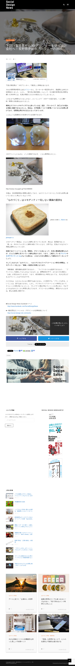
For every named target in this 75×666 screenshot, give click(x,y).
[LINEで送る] (27, 351)
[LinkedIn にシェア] (32, 351)
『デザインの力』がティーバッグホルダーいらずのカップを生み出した (24, 549)
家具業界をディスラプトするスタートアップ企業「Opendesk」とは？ (24, 518)
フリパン (63, 253)
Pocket (16, 351)
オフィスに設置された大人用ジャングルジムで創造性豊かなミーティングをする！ (24, 556)
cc (13, 237)
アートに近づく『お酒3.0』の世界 (21, 599)
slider (9, 355)
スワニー (28, 89)
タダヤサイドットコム (13, 256)
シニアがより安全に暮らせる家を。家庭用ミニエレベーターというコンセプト (24, 510)
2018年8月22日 (62, 610)
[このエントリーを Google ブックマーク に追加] (19, 351)
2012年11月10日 (21, 40)
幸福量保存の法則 (20, 501)
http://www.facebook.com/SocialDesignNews (23, 306)
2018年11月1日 (30, 610)
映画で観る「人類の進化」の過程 (24, 541)
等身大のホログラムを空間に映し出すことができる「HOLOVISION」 (24, 564)
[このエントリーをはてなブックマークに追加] (21, 351)
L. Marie (62, 220)
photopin (9, 237)
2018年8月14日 (29, 650)
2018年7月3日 (62, 650)
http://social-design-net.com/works (19, 313)
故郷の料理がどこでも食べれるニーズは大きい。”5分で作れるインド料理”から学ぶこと (53, 601)
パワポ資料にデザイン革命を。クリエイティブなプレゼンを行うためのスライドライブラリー (24, 494)
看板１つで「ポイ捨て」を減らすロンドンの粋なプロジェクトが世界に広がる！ (24, 525)
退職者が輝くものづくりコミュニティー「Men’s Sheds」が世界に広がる (24, 533)
